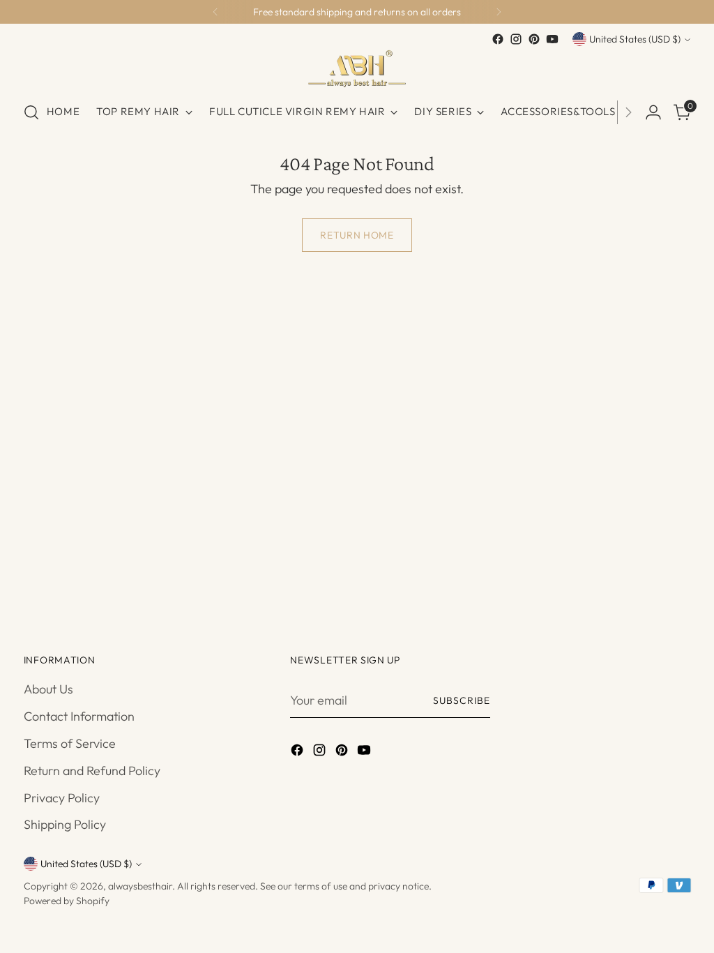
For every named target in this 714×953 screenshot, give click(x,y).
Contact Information (79, 716)
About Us (48, 689)
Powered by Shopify (66, 900)
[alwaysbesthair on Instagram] (516, 39)
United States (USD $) (635, 39)
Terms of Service (70, 743)
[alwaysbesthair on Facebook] (498, 39)
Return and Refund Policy (92, 771)
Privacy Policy (62, 798)
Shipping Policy (65, 824)
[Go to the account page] (653, 112)
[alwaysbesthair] (357, 69)
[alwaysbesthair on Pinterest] (534, 39)
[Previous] (215, 12)
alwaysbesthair (140, 886)
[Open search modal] (31, 112)
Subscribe (461, 700)
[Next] (498, 12)
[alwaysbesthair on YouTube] (552, 39)
